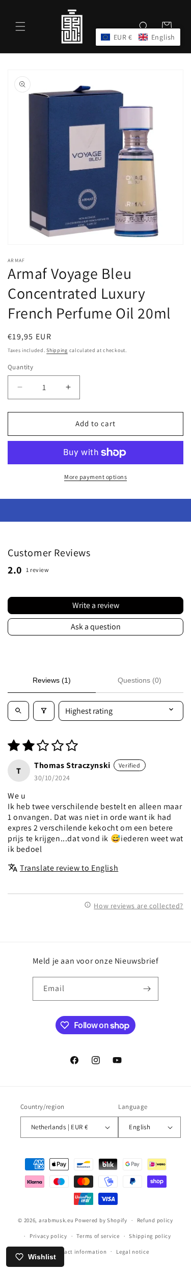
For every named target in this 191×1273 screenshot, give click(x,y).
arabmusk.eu (56, 1220)
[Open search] (18, 711)
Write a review (95, 605)
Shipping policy (150, 1235)
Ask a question (96, 626)
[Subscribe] (146, 989)
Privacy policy (48, 1235)
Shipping (57, 350)
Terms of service (97, 1235)
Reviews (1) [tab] (52, 680)
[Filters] (43, 711)
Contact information (78, 1251)
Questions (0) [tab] (139, 680)
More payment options (95, 477)
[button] (20, 26)
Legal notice (132, 1251)
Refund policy (155, 1220)
